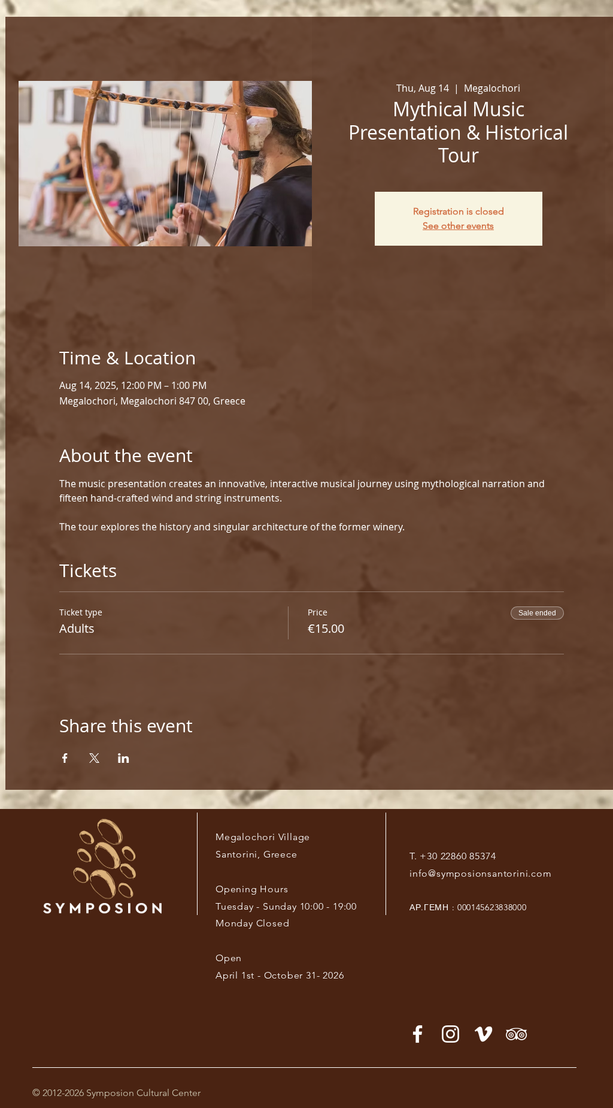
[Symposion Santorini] (450, 1034)
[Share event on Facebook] (65, 758)
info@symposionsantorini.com (480, 873)
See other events (458, 225)
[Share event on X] (94, 758)
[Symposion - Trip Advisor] (516, 1034)
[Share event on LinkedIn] (123, 758)
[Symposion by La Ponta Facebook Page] (417, 1034)
